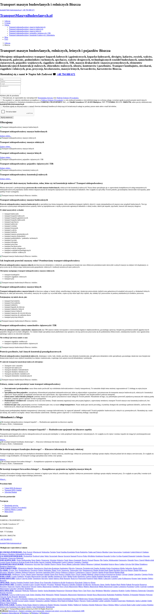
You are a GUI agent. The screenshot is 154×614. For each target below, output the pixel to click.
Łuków (26, 601)
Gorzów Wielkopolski (111, 599)
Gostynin (143, 587)
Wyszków (50, 585)
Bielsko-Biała (119, 572)
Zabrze (40, 570)
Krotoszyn (14, 562)
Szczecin (67, 556)
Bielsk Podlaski (97, 576)
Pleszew (96, 560)
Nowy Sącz (91, 591)
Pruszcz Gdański (65, 574)
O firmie (7, 23)
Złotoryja (35, 605)
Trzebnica (85, 605)
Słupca (71, 560)
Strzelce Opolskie (16, 582)
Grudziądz (126, 552)
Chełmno (145, 552)
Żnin (24, 552)
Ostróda (47, 564)
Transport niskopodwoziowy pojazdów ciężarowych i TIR (30, 33)
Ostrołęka (55, 587)
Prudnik (26, 582)
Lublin (101, 601)
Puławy (76, 601)
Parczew (83, 601)
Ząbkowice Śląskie (46, 605)
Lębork (96, 574)
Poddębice (118, 595)
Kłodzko (150, 605)
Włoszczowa (22, 568)
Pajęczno (149, 595)
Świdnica (19, 605)
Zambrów (20, 576)
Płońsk (123, 585)
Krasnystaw (121, 601)
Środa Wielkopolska (24, 560)
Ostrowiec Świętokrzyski (84, 568)
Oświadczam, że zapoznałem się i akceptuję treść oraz (41, 98)
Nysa (42, 582)
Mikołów (11, 572)
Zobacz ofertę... (5, 136)
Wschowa (41, 599)
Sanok (50, 578)
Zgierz (32, 595)
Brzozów (3, 580)
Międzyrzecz (83, 599)
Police (85, 556)
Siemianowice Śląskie (90, 570)
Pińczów (72, 568)
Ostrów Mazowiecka (44, 587)
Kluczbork (79, 582)
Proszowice (60, 591)
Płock (118, 585)
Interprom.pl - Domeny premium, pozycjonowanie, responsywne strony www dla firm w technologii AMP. (46, 611)
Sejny (65, 576)
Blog (6, 37)
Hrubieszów (130, 601)
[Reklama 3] (34, 613)
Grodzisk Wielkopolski (53, 562)
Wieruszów (50, 595)
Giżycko (128, 564)
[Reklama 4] (44, 613)
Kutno (9, 597)
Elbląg (136, 564)
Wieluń (56, 595)
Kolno (75, 576)
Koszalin (107, 556)
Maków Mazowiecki (91, 587)
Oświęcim (68, 591)
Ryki (59, 601)
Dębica (150, 578)
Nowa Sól (75, 599)
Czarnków (77, 562)
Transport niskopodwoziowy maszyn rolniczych (26, 29)
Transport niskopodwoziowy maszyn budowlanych (27, 27)
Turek (66, 560)
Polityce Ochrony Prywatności (52, 100)
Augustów (114, 576)
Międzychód (149, 560)
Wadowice (33, 591)
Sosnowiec (65, 570)
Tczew (23, 574)
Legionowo (122, 587)
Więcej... (3, 440)
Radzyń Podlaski (67, 601)
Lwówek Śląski (125, 605)
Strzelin (91, 605)
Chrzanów (150, 591)
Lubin (133, 605)
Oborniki (130, 560)
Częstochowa (80, 572)
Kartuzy (119, 574)
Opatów (96, 568)
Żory (16, 570)
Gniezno (70, 562)
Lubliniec (18, 572)
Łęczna (20, 601)
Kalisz (36, 562)
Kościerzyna (110, 574)
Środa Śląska (27, 605)
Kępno (8, 562)
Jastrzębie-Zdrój (48, 572)
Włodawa (53, 601)
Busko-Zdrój (137, 568)
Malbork (90, 574)
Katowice (31, 572)
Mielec (100, 578)
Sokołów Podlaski (75, 585)
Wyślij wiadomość (7, 117)
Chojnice (144, 574)
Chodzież (85, 562)
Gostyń (64, 562)
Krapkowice (70, 582)
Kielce (108, 568)
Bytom (106, 572)
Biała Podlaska (11, 603)
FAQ (6, 39)
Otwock (33, 587)
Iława (117, 564)
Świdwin (36, 556)
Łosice (31, 585)
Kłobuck (25, 572)
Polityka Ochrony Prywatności (15, 507)
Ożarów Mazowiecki (22, 587)
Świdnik (15, 601)
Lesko (119, 578)
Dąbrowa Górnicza (68, 572)
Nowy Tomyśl (139, 560)
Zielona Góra (33, 599)
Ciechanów (20, 589)
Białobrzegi (29, 589)
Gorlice (127, 591)
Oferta (7, 25)
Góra (34, 607)
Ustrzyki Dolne (26, 578)
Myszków (3, 572)
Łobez (42, 556)
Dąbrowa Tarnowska (138, 591)
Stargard (73, 556)
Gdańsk (130, 574)
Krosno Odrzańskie (95, 599)
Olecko (58, 564)
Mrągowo (89, 564)
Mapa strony (9, 512)
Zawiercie (34, 570)
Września (53, 560)
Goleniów (139, 556)
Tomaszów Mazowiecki (68, 595)
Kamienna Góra (15, 607)
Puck (56, 574)
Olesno (36, 582)
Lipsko (115, 587)
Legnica (144, 605)
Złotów (38, 560)
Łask (27, 595)
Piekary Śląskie (133, 570)
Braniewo (3, 566)
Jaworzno (39, 572)
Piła (101, 560)
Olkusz (75, 591)
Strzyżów (44, 578)
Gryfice (113, 556)
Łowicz (22, 595)
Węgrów (43, 585)
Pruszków (3, 587)
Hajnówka (81, 576)
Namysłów (48, 582)
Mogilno (105, 552)
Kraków (122, 591)
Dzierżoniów (41, 607)
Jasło (139, 578)
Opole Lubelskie (92, 601)
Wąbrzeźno (45, 552)
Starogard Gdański (43, 574)
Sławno (60, 556)
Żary (12, 599)
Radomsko (111, 595)
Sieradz (89, 595)
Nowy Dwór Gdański (79, 574)
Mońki (69, 576)
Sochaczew (96, 585)
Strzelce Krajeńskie (64, 599)
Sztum (33, 574)
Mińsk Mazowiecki (106, 587)
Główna (7, 21)
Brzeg (93, 582)
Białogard (19, 558)
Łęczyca (12, 595)
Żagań (16, 599)
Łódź (18, 595)
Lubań (138, 605)
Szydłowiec (87, 585)
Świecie (29, 552)
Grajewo (88, 576)
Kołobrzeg (99, 556)
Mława (80, 587)
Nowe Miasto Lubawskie (71, 564)
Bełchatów (22, 597)
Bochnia (9, 593)
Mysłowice (143, 570)
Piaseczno (11, 587)
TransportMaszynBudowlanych (26, 15)
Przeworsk (82, 578)
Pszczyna (124, 570)
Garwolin (12, 589)
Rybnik (101, 570)
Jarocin (41, 562)
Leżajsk (114, 578)
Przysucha (135, 585)
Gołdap (122, 564)
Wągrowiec (45, 560)
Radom (113, 585)
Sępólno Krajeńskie (68, 552)
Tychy (59, 570)
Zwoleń (37, 585)
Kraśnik (114, 601)
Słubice (48, 599)
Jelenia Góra (4, 607)
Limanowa (114, 591)
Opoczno (3, 597)
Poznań (90, 560)
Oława (105, 605)
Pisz (42, 564)
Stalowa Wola (58, 578)
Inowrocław (117, 552)
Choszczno (12, 558)
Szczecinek (53, 556)
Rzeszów (67, 578)
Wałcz (47, 556)
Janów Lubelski (141, 601)
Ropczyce (74, 578)
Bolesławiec (50, 607)
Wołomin (58, 585)
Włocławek (37, 552)
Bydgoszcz (4, 554)
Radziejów (84, 552)
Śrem (33, 560)
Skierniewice (81, 595)
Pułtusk (128, 585)
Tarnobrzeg (37, 578)
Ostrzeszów (123, 560)
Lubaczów (107, 578)
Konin (27, 562)
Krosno (134, 578)
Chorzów (94, 572)
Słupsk (28, 574)
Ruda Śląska (108, 570)
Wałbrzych (77, 605)
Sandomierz (64, 568)
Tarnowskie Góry (76, 570)
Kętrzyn (111, 564)
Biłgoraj (3, 603)
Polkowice (98, 605)
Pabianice (142, 595)
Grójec (137, 587)
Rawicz (84, 560)
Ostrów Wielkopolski (110, 560)
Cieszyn (88, 572)
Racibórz (117, 570)
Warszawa (65, 585)
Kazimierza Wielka (118, 568)
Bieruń (111, 572)
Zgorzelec (63, 605)
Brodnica (11, 554)
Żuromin (26, 585)
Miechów (106, 591)
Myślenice (99, 591)
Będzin (100, 572)
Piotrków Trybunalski (130, 595)
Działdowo (143, 564)
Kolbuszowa (126, 578)
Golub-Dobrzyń (136, 552)
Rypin (77, 552)
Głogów (29, 607)
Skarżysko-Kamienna (51, 568)
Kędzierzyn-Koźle (58, 582)
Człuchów (137, 574)
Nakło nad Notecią (95, 552)
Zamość (32, 601)
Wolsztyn (60, 560)
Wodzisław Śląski (50, 570)
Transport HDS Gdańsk (13, 490)
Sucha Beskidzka (50, 591)
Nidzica (83, 564)
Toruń (58, 552)
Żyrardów (18, 585)
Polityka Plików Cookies (13, 509)
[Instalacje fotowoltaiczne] (9, 613)
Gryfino (119, 556)
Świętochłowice (24, 570)
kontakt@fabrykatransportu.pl (11, 10)
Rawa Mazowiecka (99, 595)
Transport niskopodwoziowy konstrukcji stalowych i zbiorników (32, 35)
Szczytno (37, 564)
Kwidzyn (102, 574)
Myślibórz (91, 556)
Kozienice (130, 587)
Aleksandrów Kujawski (23, 554)
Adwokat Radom (11, 492)
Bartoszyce (11, 566)
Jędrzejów (129, 568)
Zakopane (18, 591)
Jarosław (144, 578)
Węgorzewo (29, 564)
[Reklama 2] (24, 613)
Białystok (107, 576)
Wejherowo (16, 574)
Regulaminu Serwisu (45, 98)
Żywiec (11, 570)
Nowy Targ (82, 591)
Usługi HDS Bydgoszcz (13, 488)
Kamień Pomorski (128, 556)
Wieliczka (25, 591)
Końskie (103, 568)
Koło (32, 562)
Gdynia (124, 574)
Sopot (52, 574)
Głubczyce (87, 582)
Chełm (149, 601)
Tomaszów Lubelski (42, 601)
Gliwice (58, 572)
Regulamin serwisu (11, 505)
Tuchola (53, 552)
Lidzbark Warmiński (101, 564)
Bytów (150, 574)
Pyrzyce (80, 556)
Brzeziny (15, 597)
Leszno (2, 562)
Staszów (30, 568)
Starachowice (39, 568)
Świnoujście (28, 556)
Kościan (22, 562)
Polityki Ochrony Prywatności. (68, 98)
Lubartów (107, 601)
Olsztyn (53, 564)
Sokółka (50, 576)
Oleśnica (111, 605)
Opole (31, 582)
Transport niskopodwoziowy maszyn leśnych (25, 31)
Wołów (70, 605)
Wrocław (56, 605)
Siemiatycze (58, 576)
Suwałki (44, 576)
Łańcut (18, 578)
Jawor (23, 607)
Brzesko (3, 593)
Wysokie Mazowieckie (33, 576)
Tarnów (40, 591)
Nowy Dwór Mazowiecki (68, 587)
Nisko (95, 578)
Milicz (117, 605)
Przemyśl (89, 578)
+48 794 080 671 (28, 10)
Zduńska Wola (40, 595)
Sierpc (102, 585)
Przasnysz (143, 585)
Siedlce (107, 585)
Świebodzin (23, 599)
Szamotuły (78, 560)
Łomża (14, 576)
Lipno (111, 552)
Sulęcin (54, 599)
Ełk (133, 564)
